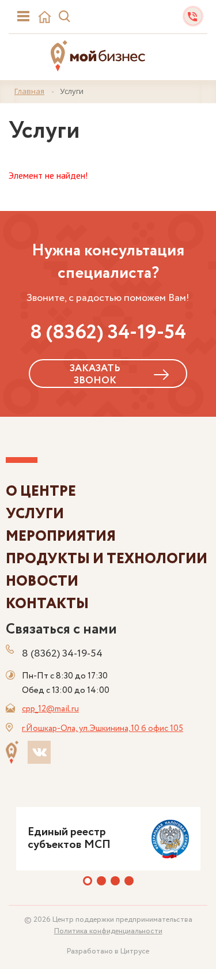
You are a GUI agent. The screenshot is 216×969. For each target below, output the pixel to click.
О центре (41, 491)
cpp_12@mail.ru (50, 709)
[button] (87, 880)
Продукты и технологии (106, 559)
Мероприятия (61, 536)
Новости (42, 581)
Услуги (35, 514)
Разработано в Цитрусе (108, 951)
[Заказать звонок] (193, 15)
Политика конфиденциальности (108, 931)
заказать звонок (95, 374)
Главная (29, 91)
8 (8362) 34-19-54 (108, 333)
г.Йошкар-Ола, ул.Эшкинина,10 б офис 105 (102, 728)
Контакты (47, 603)
